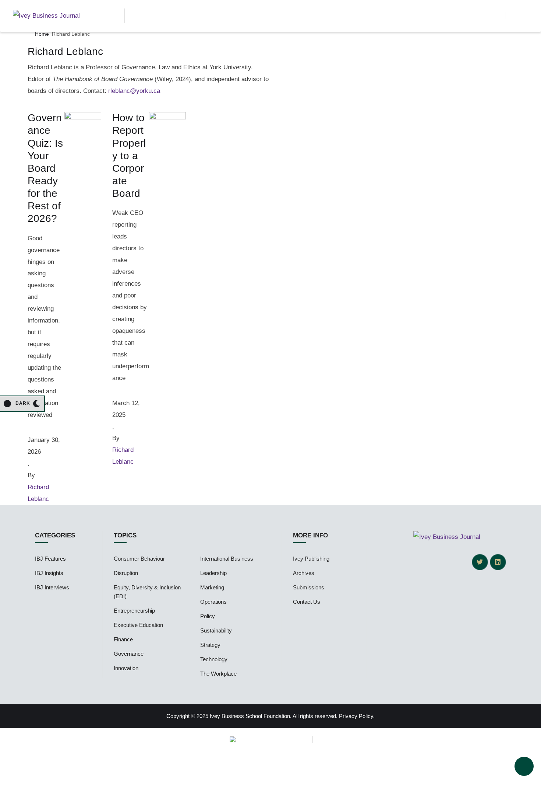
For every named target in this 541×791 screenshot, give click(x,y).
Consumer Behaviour (139, 558)
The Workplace (218, 673)
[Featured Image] (82, 117)
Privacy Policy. (357, 716)
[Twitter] (480, 562)
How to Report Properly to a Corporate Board (129, 155)
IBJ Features (50, 558)
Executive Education (138, 625)
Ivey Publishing (311, 558)
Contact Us (306, 602)
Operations (213, 602)
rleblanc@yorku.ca (134, 90)
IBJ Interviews (52, 587)
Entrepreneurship (134, 610)
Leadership (213, 573)
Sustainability (216, 630)
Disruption (126, 573)
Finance (123, 639)
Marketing (212, 587)
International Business (226, 558)
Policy (207, 616)
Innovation (126, 668)
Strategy (210, 645)
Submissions (308, 587)
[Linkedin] (498, 562)
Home (42, 34)
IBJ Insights (49, 573)
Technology (213, 659)
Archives (303, 573)
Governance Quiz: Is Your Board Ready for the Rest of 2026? (45, 168)
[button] (496, 16)
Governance (129, 654)
